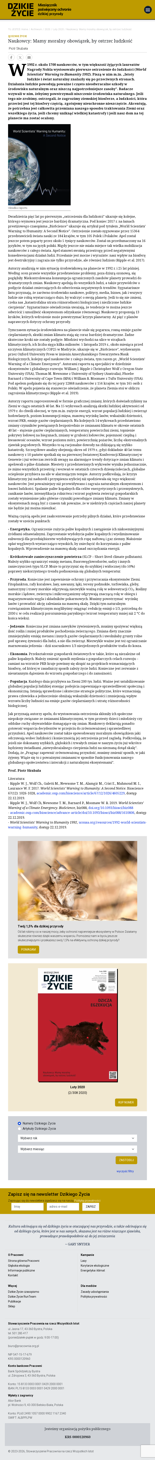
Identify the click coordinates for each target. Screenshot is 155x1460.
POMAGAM (28, 949)
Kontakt (13, 1275)
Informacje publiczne (21, 1270)
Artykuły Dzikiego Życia (39, 1129)
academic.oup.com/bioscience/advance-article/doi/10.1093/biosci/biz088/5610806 (72, 812)
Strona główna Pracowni (23, 1260)
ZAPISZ (91, 1206)
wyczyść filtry (125, 1171)
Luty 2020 (58, 29)
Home (24, 29)
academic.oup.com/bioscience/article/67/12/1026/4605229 (81, 793)
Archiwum (36, 29)
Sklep (11, 1306)
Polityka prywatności (94, 1296)
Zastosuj (126, 1160)
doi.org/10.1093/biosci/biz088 (110, 808)
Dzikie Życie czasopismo (23, 1291)
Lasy (84, 1260)
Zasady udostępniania (95, 1291)
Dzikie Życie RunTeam (22, 1296)
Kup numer (126, 1102)
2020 (47, 29)
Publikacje (14, 1301)
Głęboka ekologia (19, 1265)
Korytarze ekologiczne (95, 1265)
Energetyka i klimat (93, 1270)
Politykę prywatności (87, 1200)
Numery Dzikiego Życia (39, 1123)
